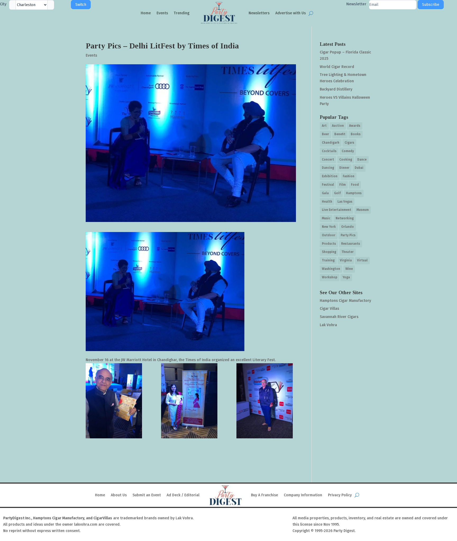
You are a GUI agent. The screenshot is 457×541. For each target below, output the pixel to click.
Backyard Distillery (336, 89)
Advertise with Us (290, 13)
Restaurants (350, 244)
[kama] (115, 400)
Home (146, 13)
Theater (347, 252)
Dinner (344, 168)
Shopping (329, 252)
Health (327, 201)
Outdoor (328, 235)
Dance (362, 159)
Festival (328, 185)
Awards (354, 126)
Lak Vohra (328, 325)
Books (355, 134)
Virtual (362, 260)
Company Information (303, 495)
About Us (119, 495)
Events (162, 13)
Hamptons (354, 193)
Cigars (349, 142)
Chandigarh (330, 142)
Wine (349, 269)
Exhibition (329, 176)
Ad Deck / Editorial (183, 495)
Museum (363, 210)
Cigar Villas (329, 308)
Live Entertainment (336, 210)
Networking (345, 218)
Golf (337, 193)
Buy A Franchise (264, 495)
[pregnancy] (191, 400)
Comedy (348, 151)
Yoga (346, 277)
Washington (331, 269)
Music (326, 218)
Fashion (348, 176)
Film (342, 185)
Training (328, 260)
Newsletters (259, 13)
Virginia (346, 260)
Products (329, 244)
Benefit (339, 134)
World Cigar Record (337, 67)
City (3, 4)
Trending (181, 13)
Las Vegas (344, 201)
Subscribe (430, 4)
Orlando (347, 227)
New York (329, 227)
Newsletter (356, 4)
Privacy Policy (340, 495)
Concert (328, 159)
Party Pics (348, 235)
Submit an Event (146, 495)
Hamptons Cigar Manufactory (345, 300)
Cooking (345, 159)
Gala (325, 193)
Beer (325, 134)
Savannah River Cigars (339, 317)
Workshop (329, 277)
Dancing (328, 168)
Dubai (359, 168)
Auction (338, 126)
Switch (80, 4)
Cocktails (329, 151)
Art (324, 126)
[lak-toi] (266, 400)
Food (355, 185)
